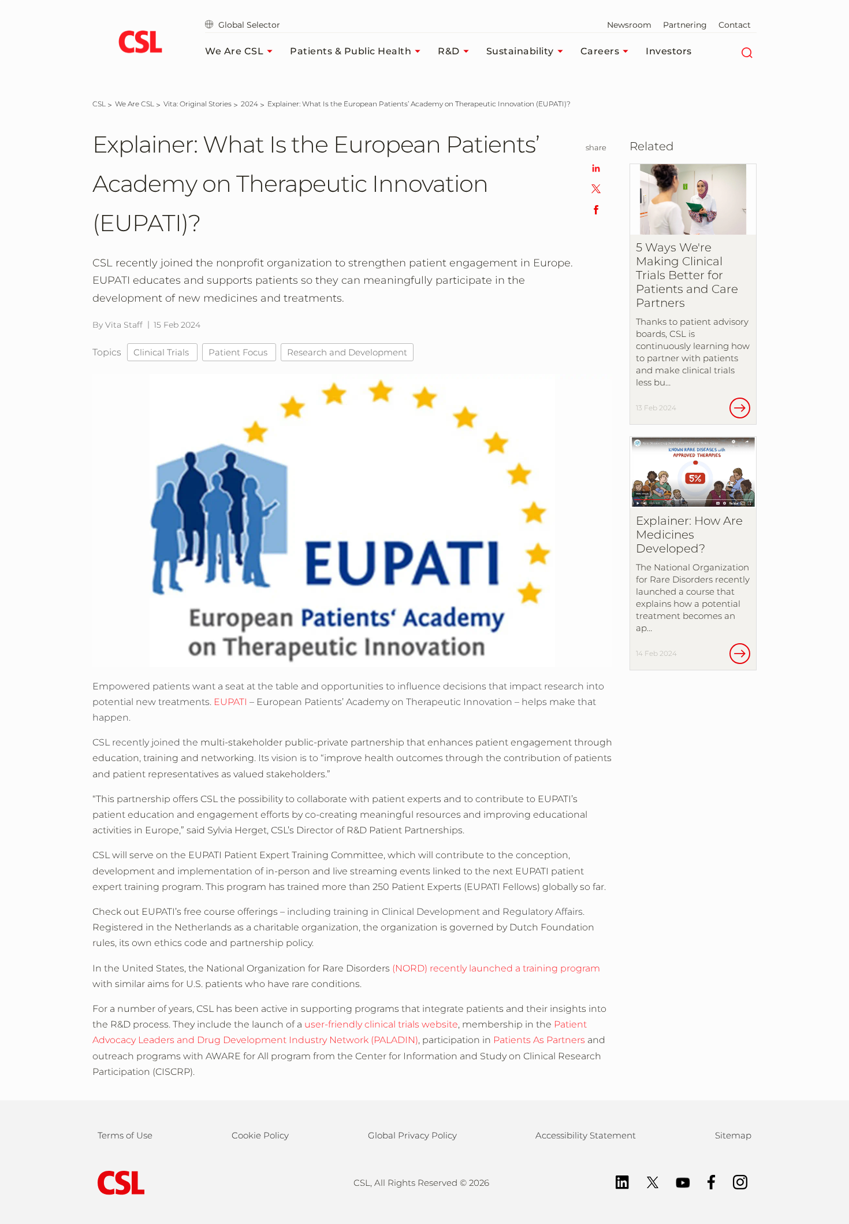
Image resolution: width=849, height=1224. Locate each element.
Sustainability (520, 51)
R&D (449, 51)
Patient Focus (239, 352)
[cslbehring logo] (140, 43)
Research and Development (347, 352)
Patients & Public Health (350, 51)
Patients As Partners (539, 1039)
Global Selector (248, 25)
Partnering (685, 25)
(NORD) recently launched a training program (496, 968)
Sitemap (733, 1135)
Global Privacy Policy (412, 1135)
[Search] (746, 51)
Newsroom (629, 25)
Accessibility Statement (585, 1135)
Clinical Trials (162, 352)
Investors (669, 51)
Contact (734, 25)
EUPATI (230, 701)
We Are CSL (234, 51)
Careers (600, 51)
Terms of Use (125, 1135)
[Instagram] (734, 1181)
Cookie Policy (260, 1135)
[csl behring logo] (118, 1182)
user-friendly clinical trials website (381, 1024)
